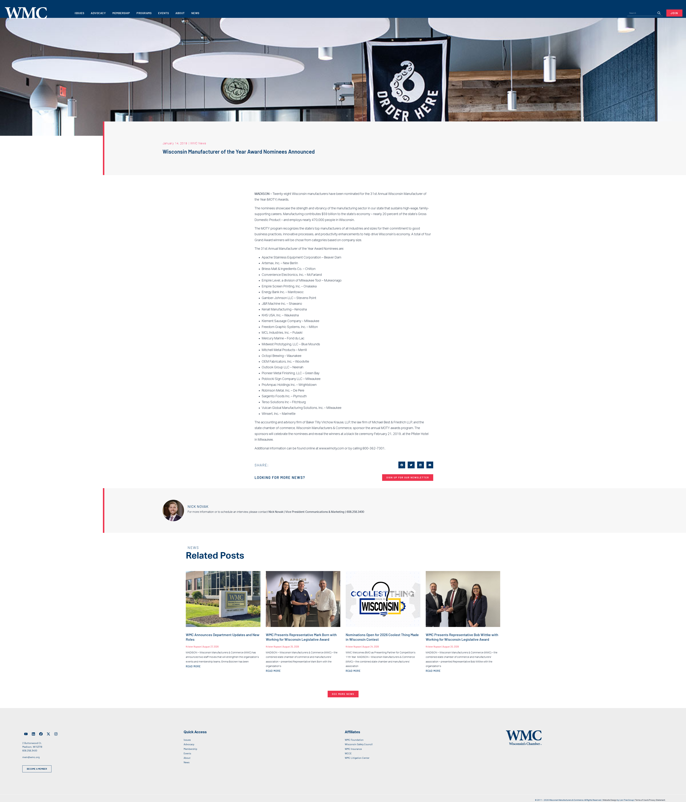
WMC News (198, 143)
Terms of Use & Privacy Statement (650, 800)
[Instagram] (55, 734)
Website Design (610, 800)
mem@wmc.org (30, 757)
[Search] (659, 13)
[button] (401, 465)
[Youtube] (25, 734)
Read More (193, 666)
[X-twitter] (48, 734)
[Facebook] (40, 734)
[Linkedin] (33, 734)
